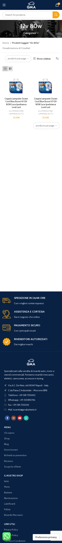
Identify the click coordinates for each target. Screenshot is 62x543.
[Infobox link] (31, 300)
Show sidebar (44, 58)
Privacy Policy (11, 529)
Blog (6, 444)
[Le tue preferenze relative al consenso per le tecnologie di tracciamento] (46, 537)
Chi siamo (9, 432)
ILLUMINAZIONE (16, 111)
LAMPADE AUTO (16, 113)
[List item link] (31, 395)
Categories (29, 33)
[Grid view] (5, 68)
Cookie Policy (11, 535)
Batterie (8, 492)
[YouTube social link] (19, 418)
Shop (7, 438)
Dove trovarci (11, 449)
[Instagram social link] (13, 418)
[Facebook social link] (7, 418)
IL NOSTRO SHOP (13, 475)
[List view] (10, 68)
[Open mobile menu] (4, 5)
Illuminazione (11, 498)
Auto (6, 481)
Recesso (8, 461)
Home (5, 42)
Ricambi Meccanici (13, 514)
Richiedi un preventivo (15, 455)
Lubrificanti (9, 503)
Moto (7, 486)
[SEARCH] (56, 14)
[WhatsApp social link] (26, 418)
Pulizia (7, 509)
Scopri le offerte (12, 466)
